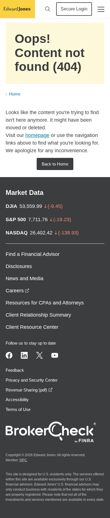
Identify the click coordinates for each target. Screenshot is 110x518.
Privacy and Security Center (32, 380)
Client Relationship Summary (38, 315)
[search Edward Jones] (47, 9)
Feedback (15, 370)
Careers (17, 290)
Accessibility (17, 399)
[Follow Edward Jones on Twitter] (39, 355)
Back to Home (55, 164)
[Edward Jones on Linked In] (24, 355)
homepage (37, 135)
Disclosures (19, 266)
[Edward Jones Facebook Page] (9, 355)
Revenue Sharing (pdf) (29, 390)
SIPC (23, 460)
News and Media (24, 278)
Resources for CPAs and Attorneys (45, 303)
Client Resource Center (32, 327)
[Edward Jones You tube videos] (54, 355)
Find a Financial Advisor (33, 254)
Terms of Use (18, 409)
